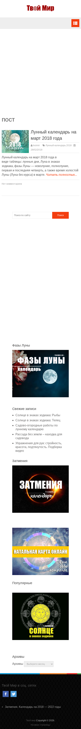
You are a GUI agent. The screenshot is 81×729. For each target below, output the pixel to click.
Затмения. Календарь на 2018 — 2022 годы (33, 706)
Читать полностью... (61, 174)
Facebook (6, 694)
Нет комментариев (12, 184)
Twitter (14, 694)
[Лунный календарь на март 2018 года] (15, 141)
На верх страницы (40, 725)
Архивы (17, 663)
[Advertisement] (40, 74)
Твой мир (31, 720)
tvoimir (36, 145)
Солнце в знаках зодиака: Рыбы (37, 415)
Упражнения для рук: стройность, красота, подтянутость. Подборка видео (38, 447)
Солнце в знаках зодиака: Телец (37, 420)
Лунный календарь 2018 (59, 145)
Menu (75, 23)
